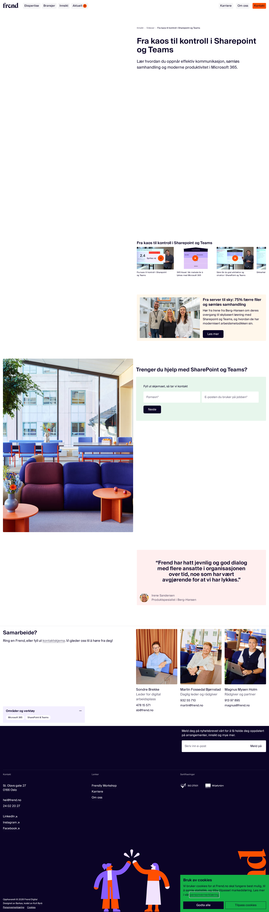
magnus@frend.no (237, 705)
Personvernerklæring (13, 907)
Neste (152, 409)
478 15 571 (143, 705)
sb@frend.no (144, 710)
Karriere (226, 5)
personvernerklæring (204, 894)
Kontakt (259, 5)
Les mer (213, 334)
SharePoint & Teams (38, 717)
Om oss (243, 5)
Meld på (256, 746)
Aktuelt (79, 5)
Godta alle (203, 905)
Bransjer (49, 5)
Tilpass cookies (245, 905)
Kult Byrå (37, 903)
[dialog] (224, 893)
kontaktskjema (54, 641)
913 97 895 (232, 700)
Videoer (150, 28)
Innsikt (64, 5)
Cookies (31, 907)
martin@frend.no (191, 705)
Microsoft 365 (15, 717)
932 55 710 (188, 700)
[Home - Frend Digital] (10, 5)
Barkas (19, 903)
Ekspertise (31, 5)
